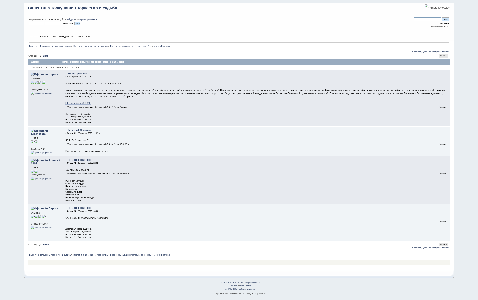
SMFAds (233, 286)
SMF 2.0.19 (226, 283)
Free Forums (245, 286)
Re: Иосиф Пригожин (79, 130)
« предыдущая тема (421, 52)
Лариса (53, 74)
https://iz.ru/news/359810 (78, 103)
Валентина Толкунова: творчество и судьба (72, 8)
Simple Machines (252, 283)
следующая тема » (441, 52)
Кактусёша (38, 133)
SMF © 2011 (238, 283)
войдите (71, 19)
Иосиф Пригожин (77, 73)
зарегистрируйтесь (88, 19)
